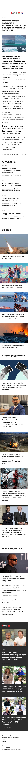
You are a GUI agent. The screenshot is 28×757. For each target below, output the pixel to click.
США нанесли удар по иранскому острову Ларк (13, 257)
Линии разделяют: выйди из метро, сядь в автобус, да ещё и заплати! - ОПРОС (14, 689)
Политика (4, 165)
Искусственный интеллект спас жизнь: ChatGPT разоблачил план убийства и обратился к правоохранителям (14, 590)
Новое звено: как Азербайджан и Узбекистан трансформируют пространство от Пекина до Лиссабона (13, 422)
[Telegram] (17, 154)
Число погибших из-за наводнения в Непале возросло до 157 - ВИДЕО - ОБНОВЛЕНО (13, 610)
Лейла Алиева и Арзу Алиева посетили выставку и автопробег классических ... (11, 202)
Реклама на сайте (7, 735)
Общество (4, 195)
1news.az (8, 747)
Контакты (4, 741)
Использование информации (10, 737)
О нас (3, 739)
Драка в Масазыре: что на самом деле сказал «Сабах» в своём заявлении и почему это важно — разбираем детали (14, 495)
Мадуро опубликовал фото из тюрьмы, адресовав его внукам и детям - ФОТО (13, 216)
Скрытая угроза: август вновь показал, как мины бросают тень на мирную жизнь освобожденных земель (12, 459)
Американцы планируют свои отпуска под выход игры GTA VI (12, 286)
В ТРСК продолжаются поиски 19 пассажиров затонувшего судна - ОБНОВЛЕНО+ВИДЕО (11, 187)
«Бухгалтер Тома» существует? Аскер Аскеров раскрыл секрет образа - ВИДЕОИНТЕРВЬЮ (14, 655)
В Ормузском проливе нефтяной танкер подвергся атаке (13, 346)
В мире (4, 17)
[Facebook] (10, 154)
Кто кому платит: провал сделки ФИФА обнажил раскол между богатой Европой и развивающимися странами (14, 532)
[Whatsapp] (15, 154)
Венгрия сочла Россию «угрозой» (11, 601)
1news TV (4, 649)
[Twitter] (12, 154)
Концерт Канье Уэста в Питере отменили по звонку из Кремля (14, 578)
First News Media (7, 33)
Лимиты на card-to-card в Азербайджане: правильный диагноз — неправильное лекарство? (14, 386)
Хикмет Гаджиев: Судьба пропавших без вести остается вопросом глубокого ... (11, 171)
